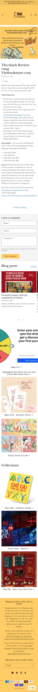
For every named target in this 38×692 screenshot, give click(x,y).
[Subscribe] (32, 665)
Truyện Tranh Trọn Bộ (18, 456)
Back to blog (20, 207)
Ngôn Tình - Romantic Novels (17, 415)
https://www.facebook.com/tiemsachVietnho (19, 195)
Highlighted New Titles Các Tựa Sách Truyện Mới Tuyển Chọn (19, 373)
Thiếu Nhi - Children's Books (18, 508)
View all (33, 266)
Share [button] (6, 81)
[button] (2, 15)
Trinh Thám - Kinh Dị (18, 549)
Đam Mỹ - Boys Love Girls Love (17, 589)
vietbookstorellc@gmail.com (15, 115)
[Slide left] (15, 320)
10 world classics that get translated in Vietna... (14, 296)
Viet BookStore (20, 688)
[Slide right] (23, 320)
